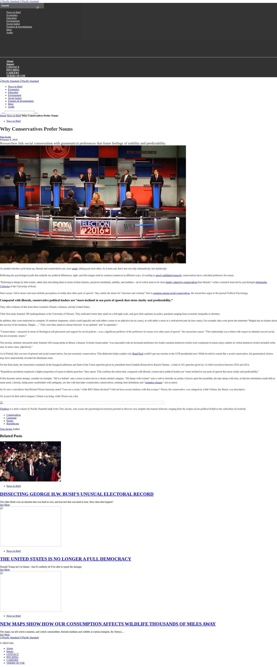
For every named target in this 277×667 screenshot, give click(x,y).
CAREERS (12, 72)
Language (11, 417)
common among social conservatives (171, 293)
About (9, 61)
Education (11, 18)
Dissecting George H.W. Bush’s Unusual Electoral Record (77, 494)
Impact (10, 64)
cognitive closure (153, 382)
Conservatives (13, 415)
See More (5, 504)
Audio (9, 32)
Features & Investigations (19, 26)
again (74, 268)
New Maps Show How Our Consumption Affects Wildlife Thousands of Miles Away (108, 623)
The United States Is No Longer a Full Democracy (65, 558)
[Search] (37, 6)
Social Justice (13, 23)
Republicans (12, 423)
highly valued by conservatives (181, 282)
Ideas (9, 29)
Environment (13, 21)
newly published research (168, 275)
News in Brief (13, 12)
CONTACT (12, 67)
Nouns (9, 420)
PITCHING (12, 70)
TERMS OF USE (15, 75)
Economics (12, 15)
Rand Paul (137, 353)
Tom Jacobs (5, 137)
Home (3, 115)
